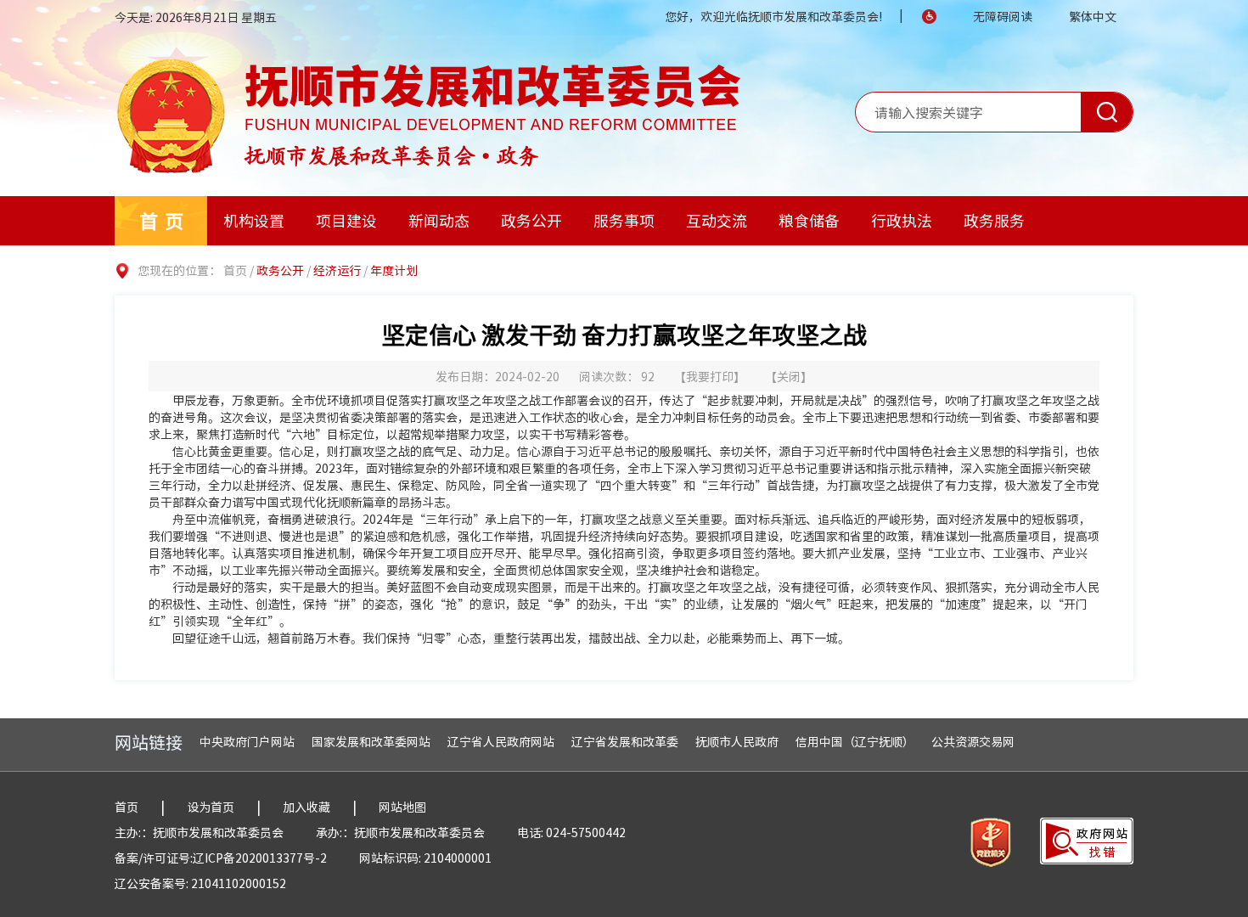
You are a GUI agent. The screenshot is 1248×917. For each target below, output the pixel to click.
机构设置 (253, 220)
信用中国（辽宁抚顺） (854, 741)
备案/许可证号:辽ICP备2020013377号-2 (221, 857)
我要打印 (710, 376)
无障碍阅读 (1002, 16)
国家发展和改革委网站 (371, 741)
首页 (164, 220)
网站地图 (402, 806)
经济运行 (337, 270)
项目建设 (346, 220)
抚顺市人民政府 (737, 741)
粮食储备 (809, 220)
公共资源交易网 (973, 741)
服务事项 (624, 220)
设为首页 (210, 806)
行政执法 (901, 220)
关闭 (789, 376)
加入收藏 (306, 806)
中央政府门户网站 (247, 741)
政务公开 (531, 220)
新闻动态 (438, 220)
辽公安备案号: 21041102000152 (200, 883)
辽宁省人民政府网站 (500, 741)
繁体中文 (1092, 16)
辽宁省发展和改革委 (624, 741)
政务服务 (994, 220)
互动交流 (716, 220)
